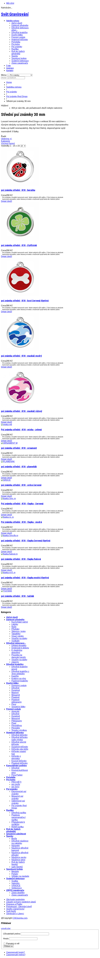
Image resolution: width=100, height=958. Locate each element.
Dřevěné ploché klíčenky (18, 743)
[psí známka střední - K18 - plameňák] (8, 461)
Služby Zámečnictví (15, 909)
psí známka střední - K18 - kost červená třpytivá (25, 300)
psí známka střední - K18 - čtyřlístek (19, 245)
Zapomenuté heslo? (15, 952)
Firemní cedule (18, 37)
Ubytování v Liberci (15, 913)
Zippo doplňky (18, 893)
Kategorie (5, 141)
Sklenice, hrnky (18, 631)
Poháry (14, 874)
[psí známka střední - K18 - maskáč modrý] (20, 351)
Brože (14, 838)
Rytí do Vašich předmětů (18, 52)
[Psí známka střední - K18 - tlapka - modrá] (7, 517)
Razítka (14, 49)
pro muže (15, 784)
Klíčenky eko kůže (19, 749)
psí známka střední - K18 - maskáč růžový (21, 411)
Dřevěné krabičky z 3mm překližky (20, 672)
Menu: (4, 75)
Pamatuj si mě (12, 943)
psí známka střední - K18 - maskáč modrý (21, 355)
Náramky (15, 845)
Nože (13, 627)
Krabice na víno (18, 678)
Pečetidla (15, 42)
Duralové (15, 690)
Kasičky (15, 676)
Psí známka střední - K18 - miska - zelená (21, 429)
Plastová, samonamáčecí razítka (18, 817)
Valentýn (15, 883)
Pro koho (15, 44)
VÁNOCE (15, 885)
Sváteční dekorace (20, 61)
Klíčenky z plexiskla (16, 757)
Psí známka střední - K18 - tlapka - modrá (21, 522)
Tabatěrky (15, 634)
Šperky (14, 56)
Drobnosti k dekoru (20, 648)
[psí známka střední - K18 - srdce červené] (6, 480)
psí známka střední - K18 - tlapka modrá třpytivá (25, 577)
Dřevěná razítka (18, 813)
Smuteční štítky (18, 707)
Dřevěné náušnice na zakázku (19, 842)
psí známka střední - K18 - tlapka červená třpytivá (25, 540)
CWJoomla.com (20, 918)
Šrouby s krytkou (19, 730)
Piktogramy (16, 721)
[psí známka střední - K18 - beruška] (20, 185)
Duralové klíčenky (19, 747)
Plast (13, 723)
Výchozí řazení (8, 143)
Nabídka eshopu (12, 20)
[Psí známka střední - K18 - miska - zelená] (6, 424)
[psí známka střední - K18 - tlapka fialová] (9, 554)
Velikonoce (16, 888)
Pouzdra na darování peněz (18, 656)
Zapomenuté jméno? (15, 955)
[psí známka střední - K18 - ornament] (9, 443)
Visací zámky (17, 636)
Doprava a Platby (14, 904)
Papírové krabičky (19, 681)
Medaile (15, 871)
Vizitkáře (15, 641)
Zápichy (15, 662)
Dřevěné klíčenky (19, 735)
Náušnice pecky (18, 857)
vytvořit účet (5, 928)
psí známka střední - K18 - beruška (18, 190)
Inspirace (10, 68)
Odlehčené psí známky (18, 802)
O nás (8, 65)
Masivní (15, 692)
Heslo (6, 938)
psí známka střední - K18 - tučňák (17, 596)
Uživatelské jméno (11, 934)
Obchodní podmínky (15, 899)
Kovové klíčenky (19, 761)
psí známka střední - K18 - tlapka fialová (21, 559)
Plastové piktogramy (16, 701)
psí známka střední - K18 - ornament (19, 448)
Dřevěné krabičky (19, 32)
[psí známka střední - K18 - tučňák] (6, 591)
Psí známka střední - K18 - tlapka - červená (22, 503)
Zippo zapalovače (19, 63)
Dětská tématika (18, 645)
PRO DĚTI (16, 782)
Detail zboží (6, 201)
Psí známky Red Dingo (16, 96)
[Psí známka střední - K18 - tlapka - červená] (8, 498)
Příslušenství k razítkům (18, 823)
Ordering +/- (6, 139)
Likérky (14, 624)
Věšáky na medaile (20, 876)
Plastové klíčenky (19, 763)
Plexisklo (15, 728)
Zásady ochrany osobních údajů (21, 902)
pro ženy (15, 787)
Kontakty (9, 70)
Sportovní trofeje (19, 58)
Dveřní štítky (17, 35)
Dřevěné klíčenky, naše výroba (19, 738)
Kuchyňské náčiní (19, 622)
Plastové (15, 697)
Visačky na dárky (19, 638)
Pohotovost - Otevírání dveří (19, 906)
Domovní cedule (19, 685)
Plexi (13, 704)
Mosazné (15, 695)
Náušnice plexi (18, 860)
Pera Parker (17, 775)
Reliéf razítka (17, 827)
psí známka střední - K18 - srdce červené (21, 485)
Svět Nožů (11, 911)
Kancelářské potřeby (16, 765)
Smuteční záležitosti (16, 834)
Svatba (14, 881)
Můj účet (10, 3)
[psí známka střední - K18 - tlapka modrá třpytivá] (8, 572)
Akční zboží (16, 23)
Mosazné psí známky (17, 797)
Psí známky (16, 47)
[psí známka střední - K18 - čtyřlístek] (20, 240)
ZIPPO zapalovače (15, 890)
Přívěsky (15, 629)
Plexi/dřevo (16, 725)
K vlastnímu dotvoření (16, 651)
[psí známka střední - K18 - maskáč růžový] (20, 406)
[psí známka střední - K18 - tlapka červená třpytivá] (9, 535)
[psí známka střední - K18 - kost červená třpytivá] (20, 295)
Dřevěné (15, 688)
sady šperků (17, 867)
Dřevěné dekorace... (16, 643)
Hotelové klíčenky (19, 39)
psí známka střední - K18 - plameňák (19, 466)
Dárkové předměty (19, 25)
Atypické (15, 711)
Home (9, 82)
